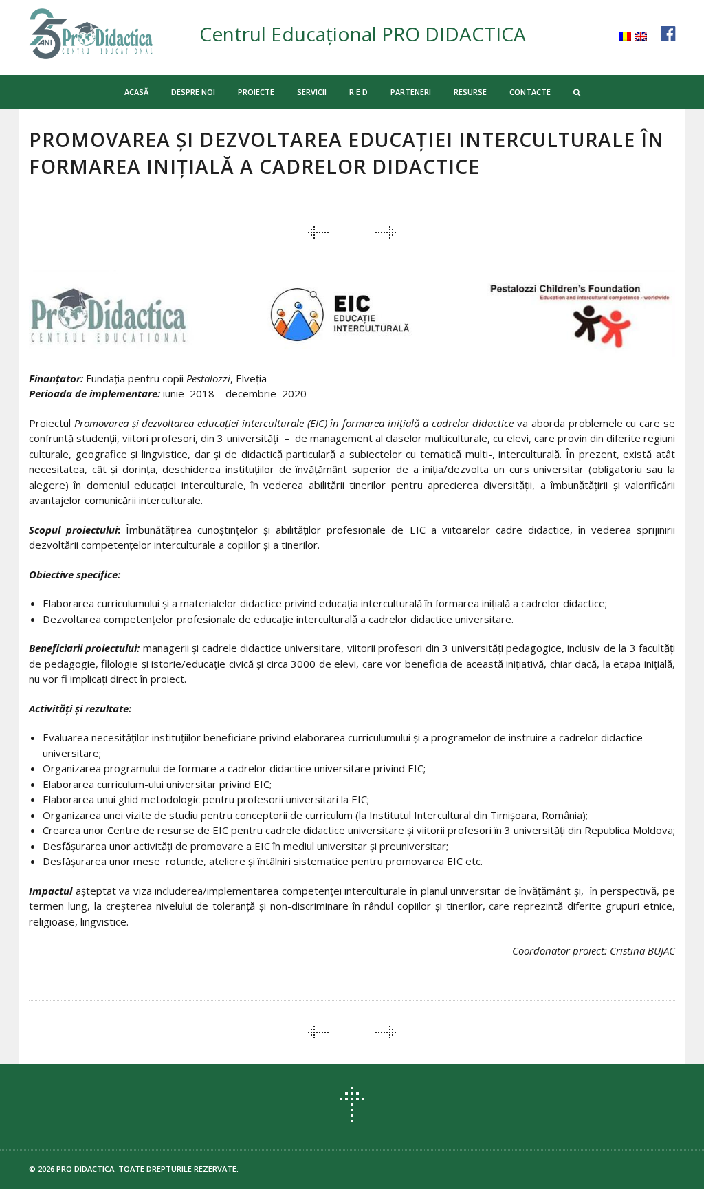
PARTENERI (410, 92)
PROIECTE (256, 92)
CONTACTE (530, 92)
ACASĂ (136, 92)
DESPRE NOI (193, 92)
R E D (358, 92)
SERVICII (312, 92)
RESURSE (470, 92)
